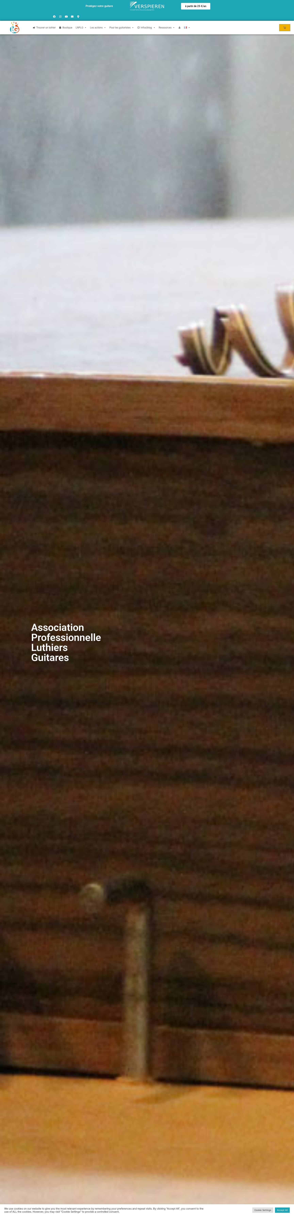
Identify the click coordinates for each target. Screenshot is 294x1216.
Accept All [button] (282, 1210)
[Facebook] (54, 16)
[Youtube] (66, 16)
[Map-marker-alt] (78, 16)
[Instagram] (60, 16)
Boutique (67, 27)
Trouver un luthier (46, 27)
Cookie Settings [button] (262, 1210)
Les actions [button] (96, 27)
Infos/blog (146, 27)
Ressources (165, 27)
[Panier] (284, 27)
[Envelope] (72, 16)
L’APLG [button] (79, 27)
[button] (195, 6)
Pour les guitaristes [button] (119, 27)
